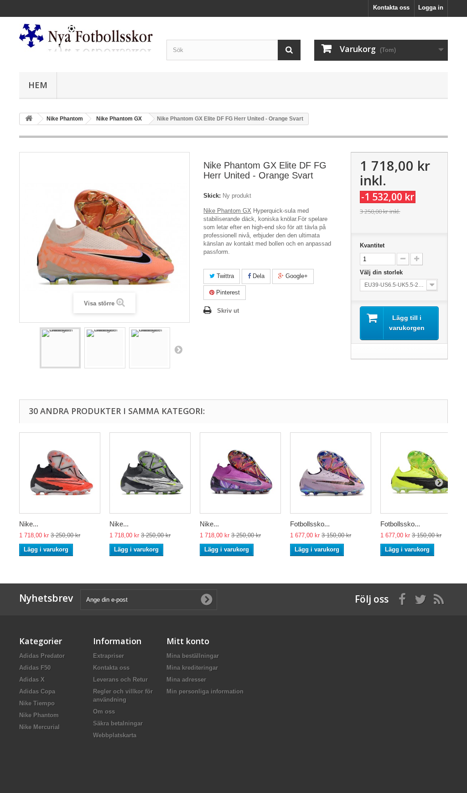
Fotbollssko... (310, 524)
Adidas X (32, 679)
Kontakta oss (391, 7)
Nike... (28, 524)
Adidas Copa (37, 691)
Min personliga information (205, 691)
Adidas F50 (35, 667)
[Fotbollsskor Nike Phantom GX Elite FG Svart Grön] (421, 473)
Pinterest (227, 292)
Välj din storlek (382, 272)
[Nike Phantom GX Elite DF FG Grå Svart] (150, 473)
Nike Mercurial (39, 727)
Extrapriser (108, 655)
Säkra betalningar (118, 723)
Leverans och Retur (120, 679)
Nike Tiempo (37, 703)
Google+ (296, 276)
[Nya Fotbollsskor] (86, 38)
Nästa (178, 349)
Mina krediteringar (192, 667)
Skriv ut (228, 310)
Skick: (212, 195)
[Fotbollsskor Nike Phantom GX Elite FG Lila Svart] (330, 473)
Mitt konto (187, 640)
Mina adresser (186, 679)
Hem (37, 84)
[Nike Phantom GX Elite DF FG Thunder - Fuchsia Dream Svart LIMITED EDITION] (240, 473)
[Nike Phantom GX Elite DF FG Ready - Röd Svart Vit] (59, 473)
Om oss (104, 711)
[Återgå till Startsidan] (28, 119)
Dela (258, 276)
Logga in (430, 7)
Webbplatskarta (114, 735)
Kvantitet (372, 245)
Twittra (224, 276)
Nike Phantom (39, 715)
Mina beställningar (192, 655)
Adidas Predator (42, 655)
